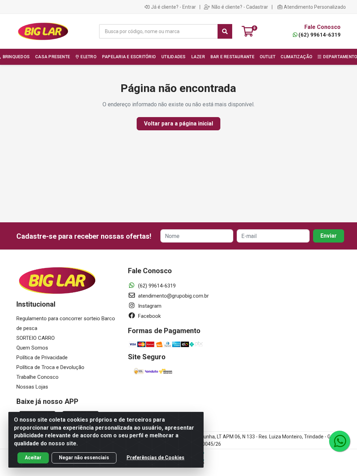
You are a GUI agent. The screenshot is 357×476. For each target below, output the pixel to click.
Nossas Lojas (32, 387)
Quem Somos (32, 348)
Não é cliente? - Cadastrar (240, 7)
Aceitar (33, 457)
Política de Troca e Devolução (50, 367)
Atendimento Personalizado (315, 7)
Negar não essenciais (84, 457)
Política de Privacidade (42, 357)
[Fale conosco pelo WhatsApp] (339, 441)
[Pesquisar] (225, 31)
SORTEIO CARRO (35, 338)
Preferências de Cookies (155, 457)
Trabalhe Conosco (37, 377)
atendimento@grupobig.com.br (173, 296)
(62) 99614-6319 (319, 35)
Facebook (149, 316)
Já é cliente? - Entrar (173, 7)
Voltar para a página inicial (178, 123)
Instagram (149, 306)
